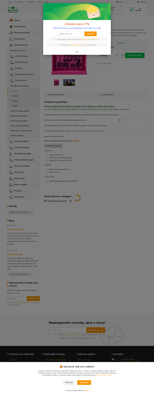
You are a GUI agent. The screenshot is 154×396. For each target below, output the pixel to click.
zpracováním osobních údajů (77, 45)
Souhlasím (84, 382)
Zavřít (77, 51)
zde (86, 390)
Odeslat (90, 34)
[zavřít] (107, 6)
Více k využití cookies (104, 375)
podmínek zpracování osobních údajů (88, 39)
